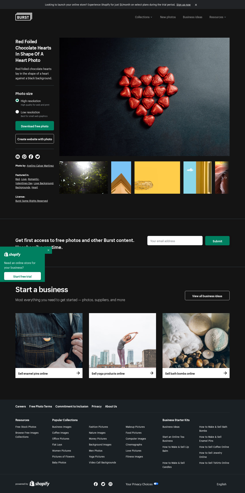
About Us (111, 406)
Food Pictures (134, 432)
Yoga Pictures (97, 456)
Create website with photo (34, 138)
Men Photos (95, 450)
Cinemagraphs (134, 444)
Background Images (100, 444)
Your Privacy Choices (139, 483)
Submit (217, 240)
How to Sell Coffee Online (214, 447)
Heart (35, 187)
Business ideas (192, 16)
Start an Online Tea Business (173, 439)
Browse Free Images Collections (27, 434)
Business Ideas (171, 426)
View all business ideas (207, 295)
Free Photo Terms (40, 406)
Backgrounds (22, 187)
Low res (97, 189)
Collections (142, 16)
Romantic (33, 179)
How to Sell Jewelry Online (210, 454)
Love (24, 179)
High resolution (31, 101)
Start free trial (22, 276)
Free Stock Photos (25, 426)
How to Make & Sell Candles (173, 465)
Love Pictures (133, 450)
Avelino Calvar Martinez (40, 165)
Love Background (43, 183)
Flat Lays (57, 444)
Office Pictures (60, 438)
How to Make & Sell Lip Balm (175, 449)
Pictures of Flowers (63, 456)
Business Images (61, 426)
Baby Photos (59, 462)
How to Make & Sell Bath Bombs (213, 428)
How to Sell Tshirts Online (214, 462)
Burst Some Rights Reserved (31, 200)
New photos (168, 16)
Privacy (97, 406)
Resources (216, 16)
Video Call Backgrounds (102, 462)
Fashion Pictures (98, 426)
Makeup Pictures (135, 426)
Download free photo (34, 125)
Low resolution (30, 112)
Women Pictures (61, 450)
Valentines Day (23, 183)
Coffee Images (60, 432)
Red (17, 179)
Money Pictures (98, 438)
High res (83, 189)
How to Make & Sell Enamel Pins (210, 439)
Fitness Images (134, 456)
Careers (20, 406)
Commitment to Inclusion (71, 406)
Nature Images (97, 432)
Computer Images (136, 438)
